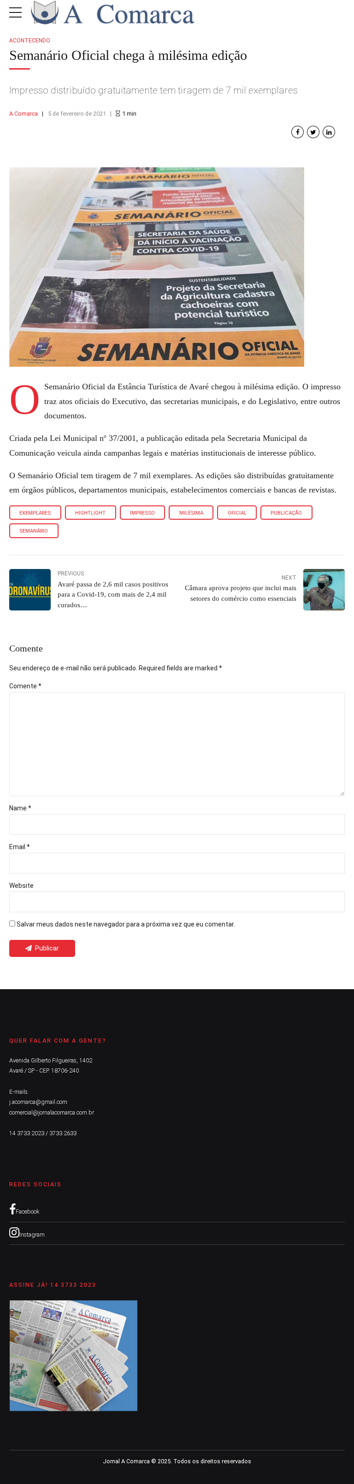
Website (21, 885)
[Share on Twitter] (313, 132)
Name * (20, 808)
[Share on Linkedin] (329, 132)
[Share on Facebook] (297, 132)
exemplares (35, 513)
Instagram (32, 1234)
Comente (25, 686)
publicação (286, 513)
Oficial (237, 513)
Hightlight (90, 513)
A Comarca (23, 113)
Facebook (27, 1211)
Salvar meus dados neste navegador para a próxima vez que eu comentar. (126, 924)
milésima (191, 513)
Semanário (33, 531)
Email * (19, 847)
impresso (142, 513)
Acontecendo (29, 40)
